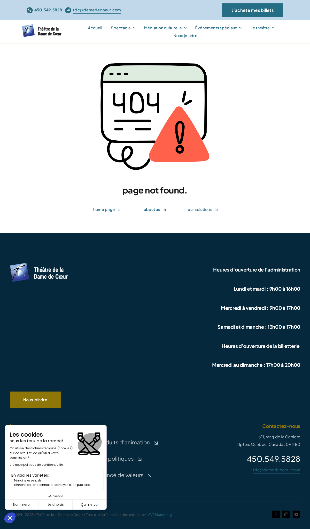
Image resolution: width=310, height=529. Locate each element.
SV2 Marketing (160, 514)
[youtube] (296, 514)
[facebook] (276, 514)
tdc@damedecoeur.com (276, 469)
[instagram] (286, 514)
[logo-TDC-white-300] (39, 263)
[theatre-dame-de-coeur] (42, 25)
